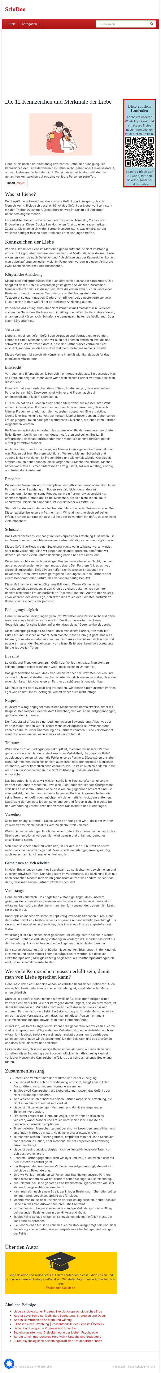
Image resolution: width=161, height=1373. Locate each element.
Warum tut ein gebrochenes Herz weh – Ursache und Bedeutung (57, 1336)
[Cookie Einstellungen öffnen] (9, 1367)
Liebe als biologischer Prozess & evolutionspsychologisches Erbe (57, 1311)
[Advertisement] (80, 60)
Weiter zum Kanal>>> (60, 1287)
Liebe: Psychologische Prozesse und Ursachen (45, 1328)
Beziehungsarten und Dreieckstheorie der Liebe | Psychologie (55, 1332)
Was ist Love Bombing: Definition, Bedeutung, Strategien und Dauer (59, 1315)
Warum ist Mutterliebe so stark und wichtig (42, 1320)
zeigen (20, 182)
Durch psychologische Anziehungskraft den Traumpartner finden (57, 1341)
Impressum (119, 1366)
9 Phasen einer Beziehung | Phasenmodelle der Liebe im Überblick (58, 1324)
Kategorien (30, 24)
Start (12, 24)
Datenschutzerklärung (141, 1366)
